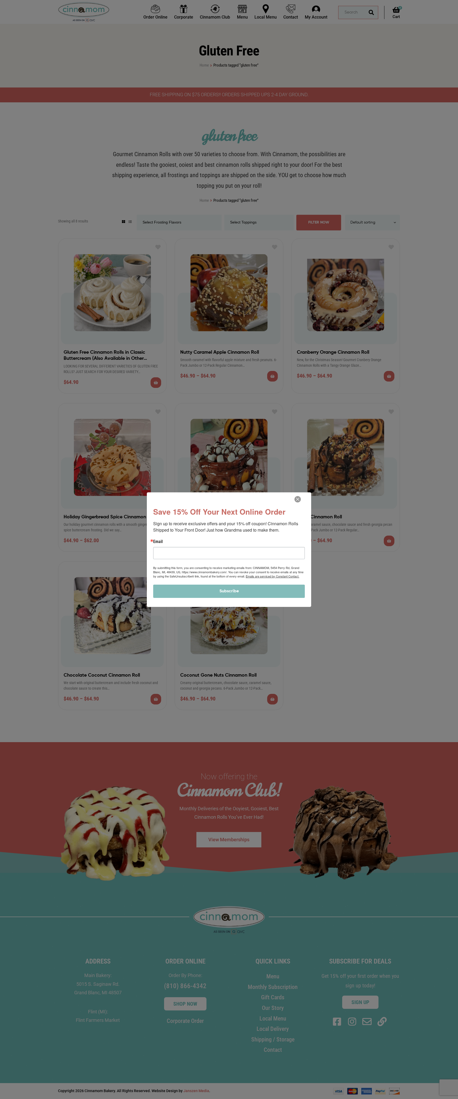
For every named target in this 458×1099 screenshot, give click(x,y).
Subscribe (229, 591)
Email (158, 542)
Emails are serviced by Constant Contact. (272, 576)
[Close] (298, 499)
